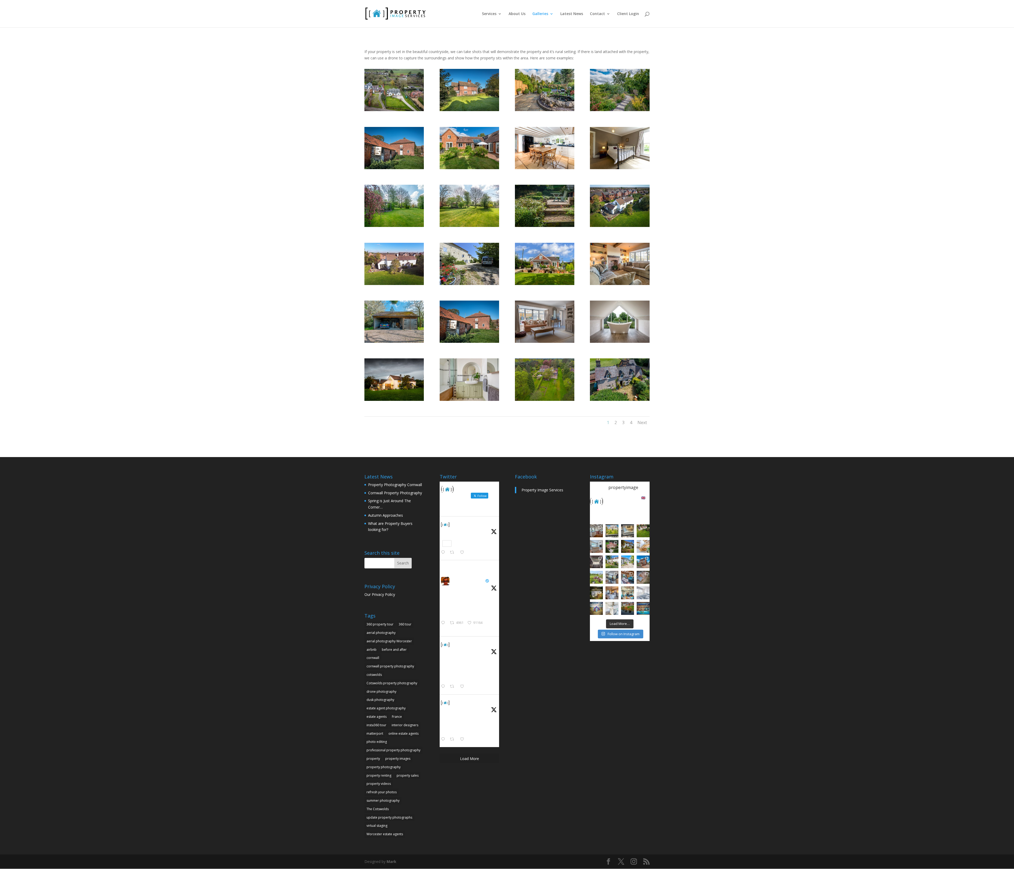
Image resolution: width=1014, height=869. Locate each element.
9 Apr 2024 (460, 651)
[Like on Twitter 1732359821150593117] (463, 739)
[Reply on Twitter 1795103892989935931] (444, 623)
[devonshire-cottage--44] (544, 341)
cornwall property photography (390, 666)
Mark (391, 861)
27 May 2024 (461, 587)
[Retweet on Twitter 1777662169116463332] (453, 686)
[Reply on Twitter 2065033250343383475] (444, 552)
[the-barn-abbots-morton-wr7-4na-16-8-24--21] (469, 167)
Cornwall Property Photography (395, 492)
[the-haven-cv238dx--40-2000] (394, 109)
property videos (379, 783)
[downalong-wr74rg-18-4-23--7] (469, 225)
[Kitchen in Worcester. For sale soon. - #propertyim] (611, 608)
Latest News (571, 14)
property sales (408, 775)
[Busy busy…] (611, 530)
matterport (375, 733)
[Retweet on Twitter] (454, 566)
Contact (597, 14)
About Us (517, 14)
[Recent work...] (596, 530)
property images (397, 758)
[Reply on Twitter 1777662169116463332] (444, 686)
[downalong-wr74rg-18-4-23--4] (394, 341)
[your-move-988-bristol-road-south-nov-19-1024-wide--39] (544, 109)
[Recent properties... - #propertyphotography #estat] (611, 577)
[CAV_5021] (619, 167)
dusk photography (380, 699)
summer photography (383, 800)
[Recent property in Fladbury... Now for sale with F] (643, 561)
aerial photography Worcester (389, 641)
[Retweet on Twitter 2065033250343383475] (453, 552)
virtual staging (377, 825)
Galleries (540, 14)
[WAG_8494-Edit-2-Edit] (544, 167)
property (373, 758)
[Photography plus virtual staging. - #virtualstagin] (643, 592)
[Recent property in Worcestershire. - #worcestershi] (643, 546)
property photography (384, 767)
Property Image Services (542, 489)
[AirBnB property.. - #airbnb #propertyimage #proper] (611, 546)
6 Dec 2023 (460, 709)
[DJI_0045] (619, 225)
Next (642, 422)
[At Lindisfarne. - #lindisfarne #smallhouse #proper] (596, 608)
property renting (379, 775)
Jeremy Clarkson (467, 580)
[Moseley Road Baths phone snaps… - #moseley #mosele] (596, 561)
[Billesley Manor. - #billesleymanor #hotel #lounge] (627, 592)
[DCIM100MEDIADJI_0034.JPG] (619, 399)
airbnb (372, 649)
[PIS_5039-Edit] (619, 283)
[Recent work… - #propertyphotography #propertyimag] (596, 546)
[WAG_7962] (394, 399)
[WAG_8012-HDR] (469, 109)
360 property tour (380, 624)
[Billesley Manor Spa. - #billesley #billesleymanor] (643, 608)
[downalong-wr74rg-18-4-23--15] (394, 225)
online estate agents (403, 733)
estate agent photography (386, 708)
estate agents (377, 716)
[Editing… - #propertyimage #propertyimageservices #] (627, 530)
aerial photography (381, 632)
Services (489, 14)
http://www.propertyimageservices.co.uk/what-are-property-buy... (469, 676)
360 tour (405, 624)
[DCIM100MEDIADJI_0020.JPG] (544, 399)
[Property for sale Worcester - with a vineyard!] (643, 530)
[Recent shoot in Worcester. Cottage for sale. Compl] (611, 561)
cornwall (373, 658)
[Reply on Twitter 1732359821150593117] (444, 739)
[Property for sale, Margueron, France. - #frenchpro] (627, 561)
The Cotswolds (378, 809)
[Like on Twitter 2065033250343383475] (463, 552)
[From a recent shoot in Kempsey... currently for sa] (627, 577)
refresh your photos (382, 792)
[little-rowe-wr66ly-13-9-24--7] (544, 283)
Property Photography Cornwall (395, 484)
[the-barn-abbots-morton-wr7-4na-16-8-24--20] (544, 225)
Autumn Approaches (385, 515)
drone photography (381, 691)
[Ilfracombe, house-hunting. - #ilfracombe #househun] (596, 592)
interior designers (405, 725)
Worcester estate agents (385, 834)
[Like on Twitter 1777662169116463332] (463, 686)
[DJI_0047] (394, 283)
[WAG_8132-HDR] (394, 167)
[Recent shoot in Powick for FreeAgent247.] (643, 577)
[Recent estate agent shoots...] (596, 577)
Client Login (628, 14)
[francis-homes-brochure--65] (619, 341)
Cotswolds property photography (392, 683)
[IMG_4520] (469, 283)
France (397, 716)
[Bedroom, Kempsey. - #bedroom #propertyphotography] (611, 592)
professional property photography (393, 750)
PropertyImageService (473, 524)
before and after (394, 649)
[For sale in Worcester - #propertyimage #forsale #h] (627, 546)
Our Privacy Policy (379, 594)
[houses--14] (619, 109)
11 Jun (456, 531)
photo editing (377, 741)
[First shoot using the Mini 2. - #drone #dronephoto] (627, 608)
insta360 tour (376, 725)
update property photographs (389, 817)
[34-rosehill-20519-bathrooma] (469, 399)
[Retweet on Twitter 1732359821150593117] (453, 739)
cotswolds (374, 674)
